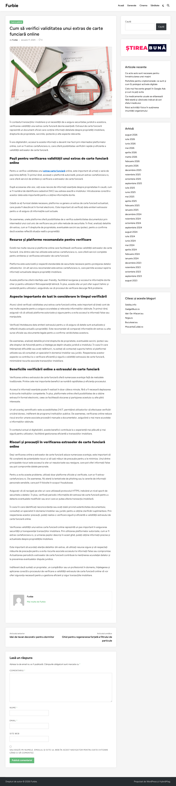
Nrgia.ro (129, 318)
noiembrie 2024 (133, 218)
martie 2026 (131, 157)
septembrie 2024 (133, 227)
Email (14, 720)
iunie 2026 (130, 143)
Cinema (143, 5)
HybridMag (164, 781)
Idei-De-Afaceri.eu (134, 313)
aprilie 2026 (131, 152)
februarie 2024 (132, 254)
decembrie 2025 (133, 170)
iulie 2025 (130, 187)
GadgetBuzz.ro (132, 309)
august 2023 (131, 280)
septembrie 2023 (133, 276)
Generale (131, 5)
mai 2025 (129, 196)
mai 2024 (129, 245)
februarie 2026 (132, 161)
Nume (13, 708)
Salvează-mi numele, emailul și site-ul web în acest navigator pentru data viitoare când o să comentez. (59, 751)
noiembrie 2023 (133, 267)
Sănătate (155, 5)
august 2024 (131, 232)
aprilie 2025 (131, 201)
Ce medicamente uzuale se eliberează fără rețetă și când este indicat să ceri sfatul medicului (144, 99)
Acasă (121, 5)
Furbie (12, 5)
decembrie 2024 (133, 214)
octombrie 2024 (133, 223)
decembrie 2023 (133, 263)
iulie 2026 (130, 139)
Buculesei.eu (131, 322)
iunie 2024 (130, 240)
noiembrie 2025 (133, 174)
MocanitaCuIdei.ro (134, 326)
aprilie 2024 (131, 249)
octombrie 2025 (133, 179)
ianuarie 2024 (132, 258)
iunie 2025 (130, 192)
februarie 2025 (132, 205)
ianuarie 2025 (131, 210)
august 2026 (131, 134)
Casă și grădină (16, 22)
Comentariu (17, 670)
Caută (128, 21)
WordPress (152, 781)
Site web (14, 733)
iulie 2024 (130, 236)
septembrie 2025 (133, 183)
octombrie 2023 (133, 271)
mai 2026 (129, 148)
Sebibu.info (130, 304)
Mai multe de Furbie (36, 602)
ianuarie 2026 (131, 165)
